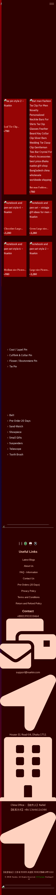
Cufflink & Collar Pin (20, 355)
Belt (11, 415)
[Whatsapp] (25, 543)
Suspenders (16, 443)
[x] (35, 543)
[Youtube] (30, 543)
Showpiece (15, 432)
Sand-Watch (16, 426)
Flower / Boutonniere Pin (23, 360)
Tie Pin (13, 366)
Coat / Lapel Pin (18, 349)
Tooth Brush (16, 454)
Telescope (15, 448)
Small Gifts (15, 437)
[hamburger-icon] (51, 4)
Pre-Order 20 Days (19, 420)
